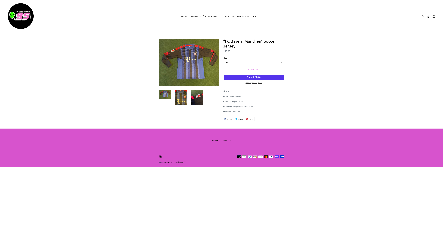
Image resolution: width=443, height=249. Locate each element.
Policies (215, 140)
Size (225, 58)
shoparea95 (168, 162)
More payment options (254, 83)
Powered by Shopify (179, 162)
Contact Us (226, 140)
